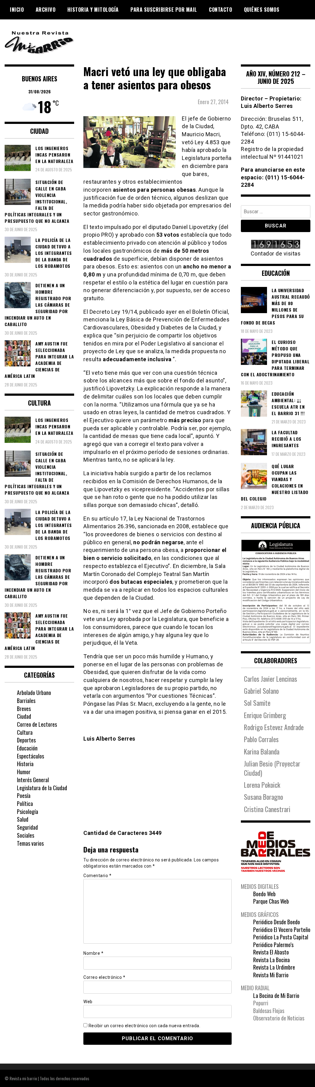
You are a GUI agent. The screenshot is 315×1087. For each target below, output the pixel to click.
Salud (22, 819)
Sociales (25, 835)
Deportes (26, 740)
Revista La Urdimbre (274, 967)
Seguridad (27, 827)
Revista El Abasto (271, 952)
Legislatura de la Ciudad (42, 788)
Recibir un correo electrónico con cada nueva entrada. (145, 1025)
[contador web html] (275, 245)
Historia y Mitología (93, 9)
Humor (23, 772)
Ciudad (24, 716)
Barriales (26, 701)
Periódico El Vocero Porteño (281, 930)
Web (88, 1001)
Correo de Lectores (37, 724)
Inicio (17, 9)
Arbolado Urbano (34, 693)
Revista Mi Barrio (271, 975)
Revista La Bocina (271, 960)
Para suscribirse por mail (163, 9)
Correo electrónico (104, 977)
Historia (25, 764)
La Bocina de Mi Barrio (276, 995)
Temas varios (30, 843)
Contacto (220, 9)
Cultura (25, 732)
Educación (27, 748)
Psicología (27, 811)
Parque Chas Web (271, 901)
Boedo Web (264, 894)
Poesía (23, 795)
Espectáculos (30, 756)
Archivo (46, 9)
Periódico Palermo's (273, 945)
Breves (24, 709)
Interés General (33, 780)
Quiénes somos (262, 9)
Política (25, 803)
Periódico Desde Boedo (276, 922)
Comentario (97, 875)
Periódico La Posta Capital (280, 937)
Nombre (93, 953)
